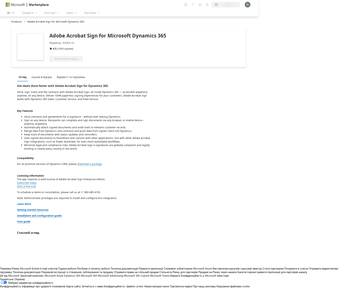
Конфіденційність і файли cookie (123, 286)
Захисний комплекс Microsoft (38, 275)
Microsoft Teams (160, 275)
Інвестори (223, 275)
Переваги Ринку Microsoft (15, 268)
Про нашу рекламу (204, 286)
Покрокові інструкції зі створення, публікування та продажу (77, 272)
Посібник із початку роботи (93, 268)
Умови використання (156, 286)
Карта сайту (73, 286)
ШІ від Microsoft (9, 275)
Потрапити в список (296, 268)
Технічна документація (124, 268)
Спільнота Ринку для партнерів (178, 272)
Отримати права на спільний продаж (136, 272)
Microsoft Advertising (110, 275)
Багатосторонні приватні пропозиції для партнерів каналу (272, 272)
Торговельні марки (181, 286)
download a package (89, 164)
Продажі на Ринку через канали (217, 272)
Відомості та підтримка (71, 77)
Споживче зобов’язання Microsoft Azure (188, 268)
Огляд (22, 77)
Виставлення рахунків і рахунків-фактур (237, 268)
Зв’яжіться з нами (92, 286)
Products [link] (16, 21)
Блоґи (35, 268)
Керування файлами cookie (233, 286)
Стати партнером (272, 268)
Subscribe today (26, 182)
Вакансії (175, 275)
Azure (59, 275)
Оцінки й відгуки (41, 77)
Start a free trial (26, 186)
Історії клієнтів (49, 268)
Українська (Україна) (12, 279)
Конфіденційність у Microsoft (198, 275)
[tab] (23, 77)
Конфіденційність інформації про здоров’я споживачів (32, 286)
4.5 (54, 48)
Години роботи (67, 268)
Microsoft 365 (89, 275)
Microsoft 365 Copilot (136, 275)
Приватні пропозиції (151, 268)
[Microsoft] (15, 5)
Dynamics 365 (72, 275)
